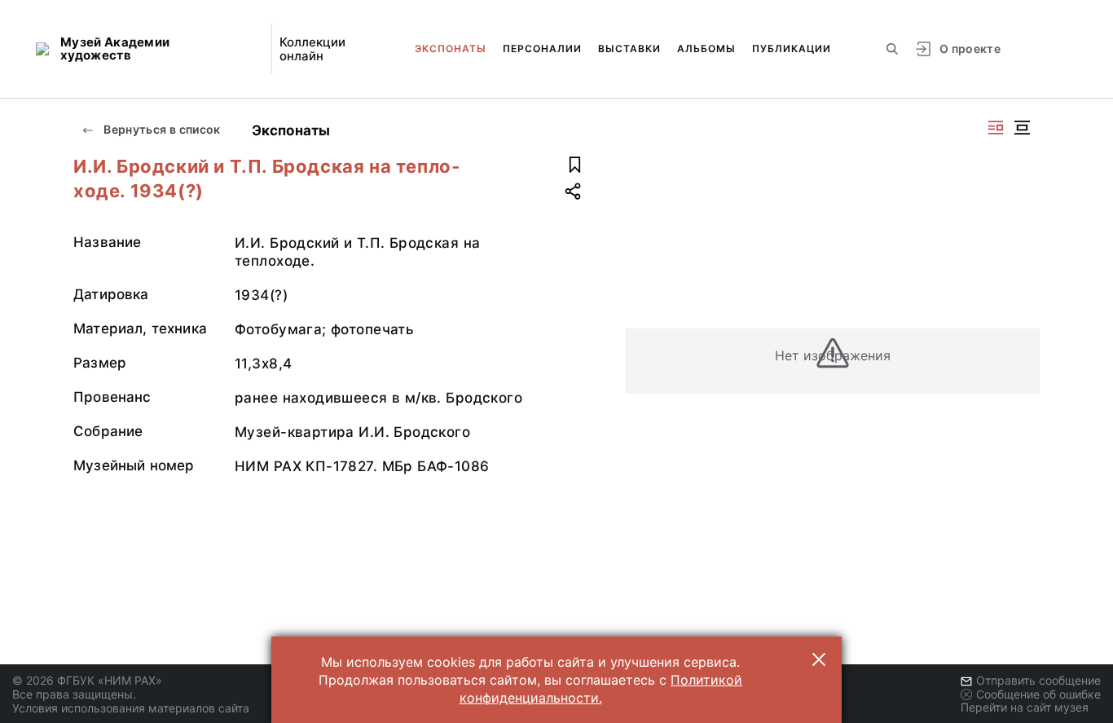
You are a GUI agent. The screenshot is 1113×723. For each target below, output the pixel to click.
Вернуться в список (161, 129)
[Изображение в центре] (1022, 127)
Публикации (791, 48)
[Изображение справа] (996, 127)
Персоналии (542, 48)
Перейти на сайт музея (1025, 707)
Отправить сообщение (1038, 680)
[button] (819, 659)
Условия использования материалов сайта (130, 708)
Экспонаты (450, 48)
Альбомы (706, 48)
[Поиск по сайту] (892, 49)
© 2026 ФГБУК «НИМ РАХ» (87, 680)
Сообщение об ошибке (1038, 694)
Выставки (629, 48)
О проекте (970, 48)
